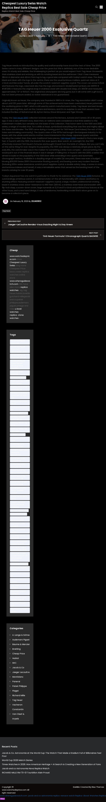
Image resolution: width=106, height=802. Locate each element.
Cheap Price (18, 653)
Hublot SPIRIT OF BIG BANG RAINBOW (19, 483)
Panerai (16, 681)
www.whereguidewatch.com (13, 795)
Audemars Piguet (21, 639)
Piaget (15, 690)
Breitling (16, 648)
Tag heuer (6, 211)
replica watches (19, 289)
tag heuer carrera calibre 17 (18, 530)
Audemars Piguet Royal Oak (18, 342)
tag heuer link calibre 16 (19, 574)
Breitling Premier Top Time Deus (19, 430)
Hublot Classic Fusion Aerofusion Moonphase (19, 452)
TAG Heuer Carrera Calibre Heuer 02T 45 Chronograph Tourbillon (19, 556)
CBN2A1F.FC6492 (17, 434)
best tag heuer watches (17, 372)
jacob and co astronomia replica (44, 795)
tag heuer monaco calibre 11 (18, 586)
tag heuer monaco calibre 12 (18, 592)
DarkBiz (76, 787)
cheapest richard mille (18, 439)
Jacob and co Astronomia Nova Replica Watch (25, 768)
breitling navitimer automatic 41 (18, 418)
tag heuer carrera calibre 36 (18, 536)
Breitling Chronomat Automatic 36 (19, 388)
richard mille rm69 (18, 514)
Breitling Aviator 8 (18, 377)
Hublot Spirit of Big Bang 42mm (18, 465)
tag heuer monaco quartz (18, 610)
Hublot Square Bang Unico (19, 497)
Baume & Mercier (21, 644)
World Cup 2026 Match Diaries (17, 760)
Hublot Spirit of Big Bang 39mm (18, 459)
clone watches (17, 317)
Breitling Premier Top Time (19, 424)
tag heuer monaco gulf (18, 604)
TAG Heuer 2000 (20, 117)
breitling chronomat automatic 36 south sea (19, 395)
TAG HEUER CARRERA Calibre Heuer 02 (19, 542)
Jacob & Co (18, 667)
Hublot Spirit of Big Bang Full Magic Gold (19, 471)
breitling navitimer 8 (19, 413)
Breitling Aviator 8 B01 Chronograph (19, 382)
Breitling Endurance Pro (19, 408)
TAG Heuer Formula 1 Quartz (19, 568)
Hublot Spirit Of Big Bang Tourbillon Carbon (18, 490)
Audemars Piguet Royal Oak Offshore (18, 356)
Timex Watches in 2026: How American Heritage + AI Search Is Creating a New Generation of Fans (51, 764)
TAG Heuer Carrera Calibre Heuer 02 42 (18, 548)
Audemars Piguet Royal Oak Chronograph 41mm (19, 349)
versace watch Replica (71, 795)
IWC (14, 662)
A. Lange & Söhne (21, 635)
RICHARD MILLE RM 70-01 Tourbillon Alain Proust (26, 772)
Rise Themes (98, 787)
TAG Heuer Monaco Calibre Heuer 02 (18, 598)
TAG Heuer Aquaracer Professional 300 (19, 519)
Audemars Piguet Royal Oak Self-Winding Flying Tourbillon (18, 364)
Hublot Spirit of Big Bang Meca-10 (18, 477)
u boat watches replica (16, 312)
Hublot (15, 658)
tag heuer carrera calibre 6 (18, 525)
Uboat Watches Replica (94, 795)
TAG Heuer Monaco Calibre (18, 580)
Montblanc (17, 676)
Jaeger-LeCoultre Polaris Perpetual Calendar (18, 504)
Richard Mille (18, 695)
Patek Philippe (19, 686)
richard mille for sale (19, 510)
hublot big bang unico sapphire (17, 445)
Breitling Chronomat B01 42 (19, 402)
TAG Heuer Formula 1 (19, 564)
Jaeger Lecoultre (21, 672)
